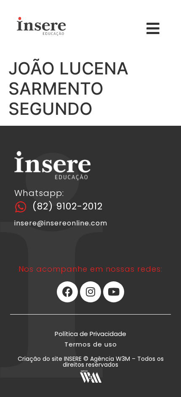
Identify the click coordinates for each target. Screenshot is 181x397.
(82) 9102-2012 (67, 206)
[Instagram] (90, 291)
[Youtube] (113, 291)
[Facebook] (67, 291)
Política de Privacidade (90, 333)
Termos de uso (90, 344)
